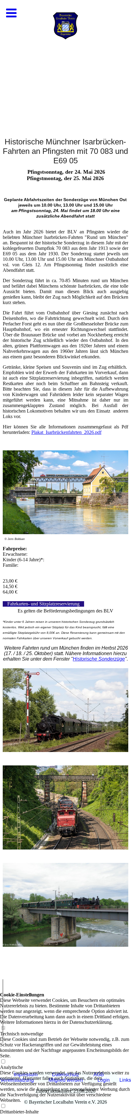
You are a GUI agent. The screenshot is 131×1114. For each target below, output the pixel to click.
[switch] (3, 1106)
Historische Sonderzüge (99, 659)
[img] (65, 61)
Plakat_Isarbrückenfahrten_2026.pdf (66, 432)
